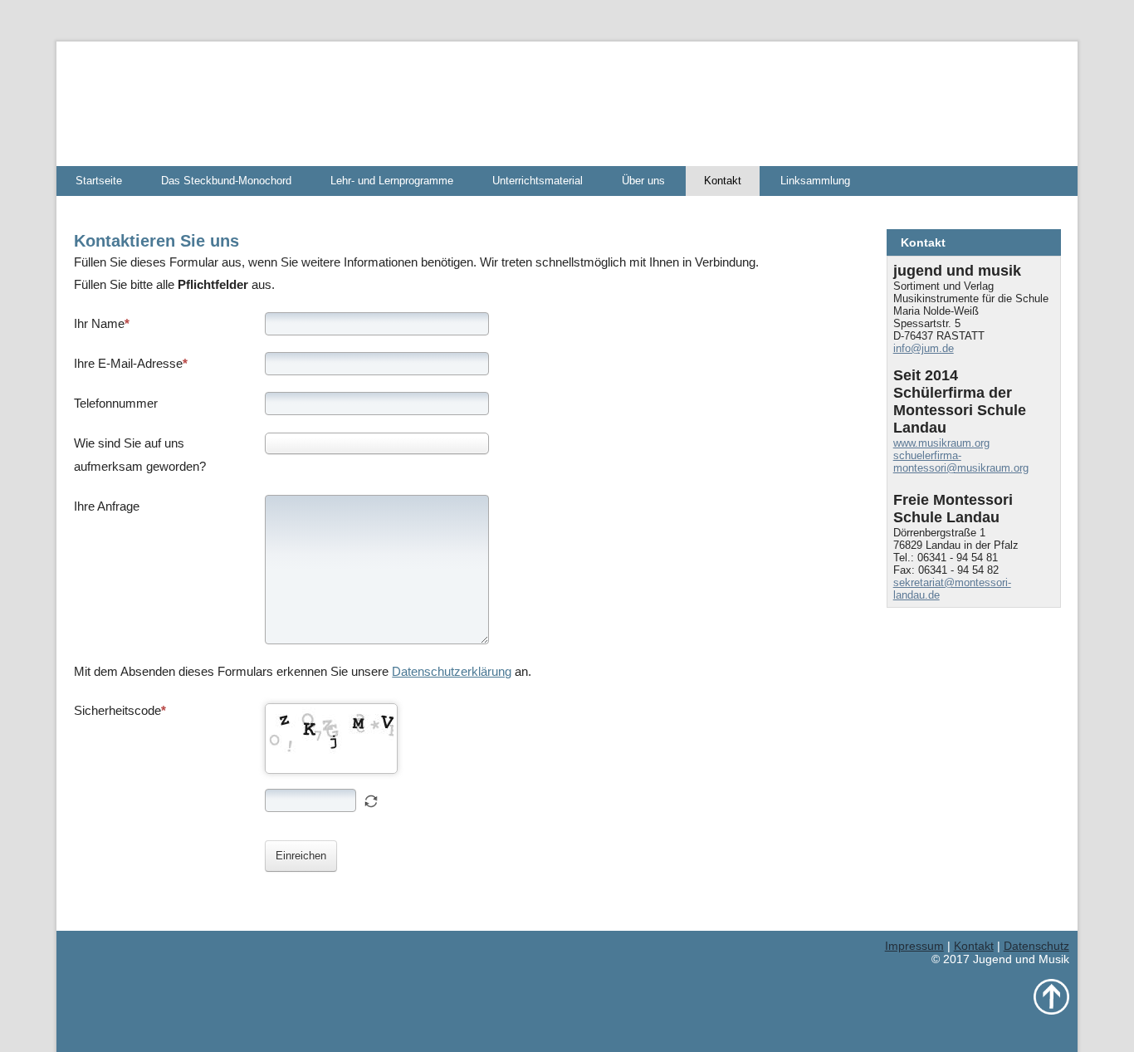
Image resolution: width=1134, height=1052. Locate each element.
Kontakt (722, 180)
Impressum (914, 945)
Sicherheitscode (117, 710)
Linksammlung (815, 180)
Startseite (99, 180)
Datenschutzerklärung (451, 671)
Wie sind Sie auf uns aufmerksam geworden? (140, 454)
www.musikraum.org (941, 443)
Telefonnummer (116, 403)
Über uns (643, 180)
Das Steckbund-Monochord (226, 180)
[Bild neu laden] (371, 801)
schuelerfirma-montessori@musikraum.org (961, 461)
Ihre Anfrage (106, 506)
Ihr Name (99, 323)
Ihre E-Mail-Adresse (128, 363)
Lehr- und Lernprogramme (391, 180)
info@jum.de (923, 348)
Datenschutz (1036, 945)
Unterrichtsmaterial (537, 180)
